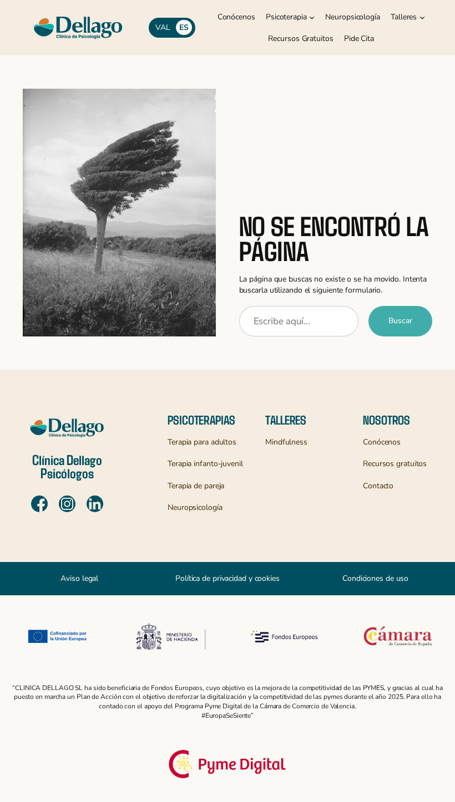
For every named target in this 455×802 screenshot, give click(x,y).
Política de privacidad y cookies (227, 578)
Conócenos (382, 442)
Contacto (378, 486)
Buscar (400, 320)
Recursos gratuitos (395, 463)
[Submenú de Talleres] (422, 17)
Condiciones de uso (375, 578)
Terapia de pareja (196, 486)
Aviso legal (79, 578)
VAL (162, 27)
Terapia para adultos (202, 442)
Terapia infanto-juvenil (205, 463)
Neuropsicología (195, 507)
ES (184, 27)
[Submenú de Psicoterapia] (312, 17)
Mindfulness (286, 442)
